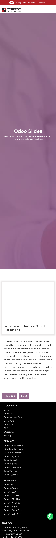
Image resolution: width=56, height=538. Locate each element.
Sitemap (7, 435)
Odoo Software (11, 488)
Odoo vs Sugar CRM (13, 510)
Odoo (6, 410)
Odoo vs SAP (10, 492)
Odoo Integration (11, 456)
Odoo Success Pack (13, 417)
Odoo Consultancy (12, 467)
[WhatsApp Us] (50, 516)
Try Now (42, 2)
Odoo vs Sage (10, 506)
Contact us (9, 424)
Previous (10, 395)
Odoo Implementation (14, 452)
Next (24, 395)
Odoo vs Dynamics (12, 495)
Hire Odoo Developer (13, 449)
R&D (6, 428)
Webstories (9, 432)
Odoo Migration (11, 463)
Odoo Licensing (11, 474)
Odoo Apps (9, 413)
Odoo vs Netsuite (12, 503)
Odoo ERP (8, 484)
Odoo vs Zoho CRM (13, 514)
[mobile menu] (52, 9)
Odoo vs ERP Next (12, 499)
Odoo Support (10, 460)
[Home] (12, 12)
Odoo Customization (13, 445)
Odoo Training (10, 471)
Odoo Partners (10, 421)
